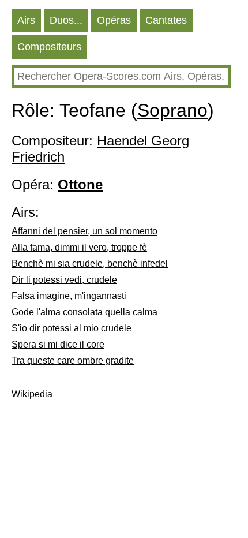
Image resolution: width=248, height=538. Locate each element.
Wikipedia (32, 394)
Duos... (66, 20)
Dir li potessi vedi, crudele (64, 280)
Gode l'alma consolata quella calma (84, 312)
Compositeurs (49, 47)
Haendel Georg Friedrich (100, 149)
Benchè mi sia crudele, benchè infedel (90, 263)
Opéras (114, 20)
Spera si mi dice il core (58, 344)
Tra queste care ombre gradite (73, 360)
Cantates (166, 20)
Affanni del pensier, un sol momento (84, 231)
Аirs (26, 20)
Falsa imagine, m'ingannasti (69, 296)
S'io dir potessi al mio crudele (71, 328)
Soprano (172, 110)
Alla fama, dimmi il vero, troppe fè (79, 247)
